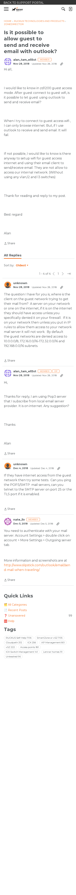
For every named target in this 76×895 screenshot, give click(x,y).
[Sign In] (70, 9)
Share (9, 244)
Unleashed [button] (13, 656)
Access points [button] (29, 647)
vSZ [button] (10, 647)
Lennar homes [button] (52, 651)
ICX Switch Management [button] (22, 651)
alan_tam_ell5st (24, 59)
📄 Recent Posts (15, 610)
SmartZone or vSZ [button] (49, 637)
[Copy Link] (61, 64)
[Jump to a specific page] (69, 274)
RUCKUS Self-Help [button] (18, 637)
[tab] (13, 255)
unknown (20, 283)
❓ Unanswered (38, 615)
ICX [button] (31, 642)
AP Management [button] (53, 642)
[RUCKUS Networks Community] (17, 9)
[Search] (63, 9)
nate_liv (19, 519)
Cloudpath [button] (14, 642)
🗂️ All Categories (15, 604)
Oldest (21, 266)
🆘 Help (9, 621)
